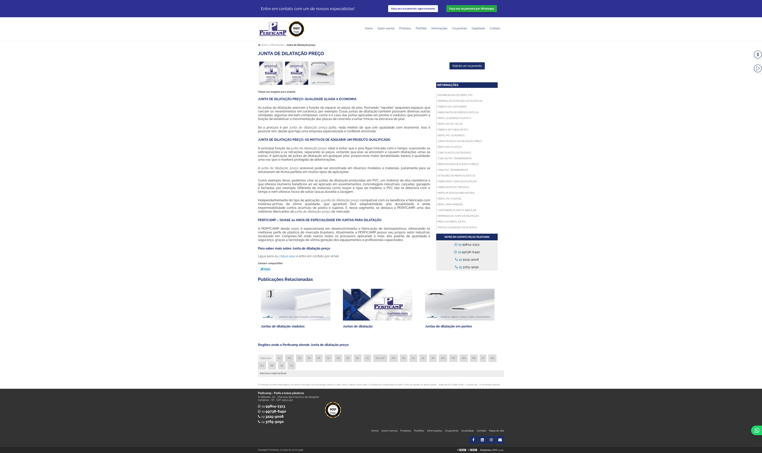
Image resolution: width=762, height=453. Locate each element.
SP (309, 358)
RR (272, 365)
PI (483, 358)
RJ (279, 358)
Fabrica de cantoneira (452, 106)
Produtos (405, 28)
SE (281, 365)
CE (367, 358)
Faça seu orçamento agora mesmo (413, 8)
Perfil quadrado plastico (454, 118)
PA (403, 358)
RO (262, 365)
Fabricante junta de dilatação (457, 181)
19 (468, 244)
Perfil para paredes (450, 204)
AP (432, 358)
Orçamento (459, 28)
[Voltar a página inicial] (273, 29)
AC (413, 358)
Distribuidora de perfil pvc (455, 95)
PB (473, 358)
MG (290, 358)
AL (423, 358)
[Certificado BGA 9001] (296, 29)
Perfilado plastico (450, 147)
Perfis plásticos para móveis (456, 193)
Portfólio (421, 28)
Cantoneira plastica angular (457, 210)
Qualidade (467, 430)
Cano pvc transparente (453, 170)
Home (369, 28)
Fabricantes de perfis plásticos (458, 112)
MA (443, 358)
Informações (439, 28)
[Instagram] (491, 440)
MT (453, 358)
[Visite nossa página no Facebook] (473, 440)
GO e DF (380, 358)
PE (347, 358)
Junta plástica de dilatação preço (460, 141)
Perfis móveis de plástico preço (458, 164)
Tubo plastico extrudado (454, 152)
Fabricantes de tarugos (453, 187)
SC (328, 358)
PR (318, 358)
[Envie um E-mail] (500, 440)
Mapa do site (496, 430)
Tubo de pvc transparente (455, 158)
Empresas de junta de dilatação (458, 216)
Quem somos (385, 28)
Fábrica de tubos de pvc (453, 129)
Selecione (265, 358)
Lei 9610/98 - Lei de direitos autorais (483, 385)
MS (464, 358)
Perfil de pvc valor (450, 124)
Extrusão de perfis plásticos (456, 175)
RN (492, 358)
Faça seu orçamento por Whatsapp (471, 8)
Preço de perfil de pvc (452, 221)
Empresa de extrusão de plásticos (460, 101)
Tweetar (265, 269)
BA (357, 358)
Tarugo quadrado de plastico (457, 227)
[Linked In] (482, 440)
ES (299, 358)
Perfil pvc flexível (450, 198)
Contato (495, 28)
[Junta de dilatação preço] (271, 73)
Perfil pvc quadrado (451, 135)
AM (393, 358)
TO (291, 365)
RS (338, 358)
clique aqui (287, 256)
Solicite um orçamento (467, 65)
